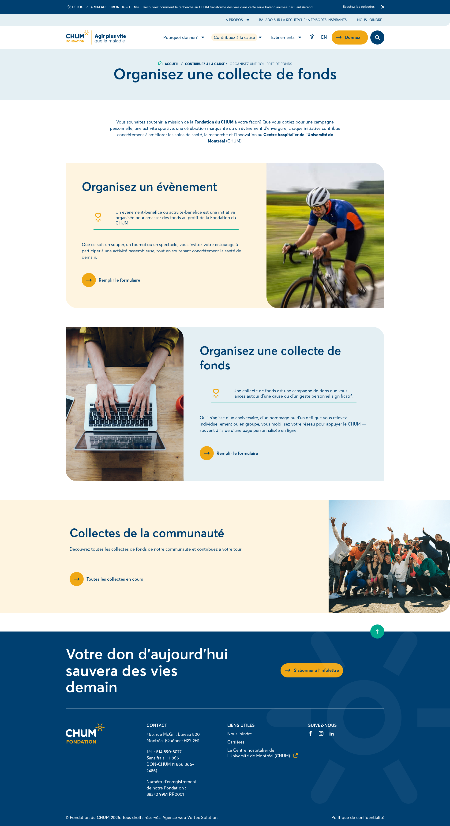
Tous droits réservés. (141, 817)
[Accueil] (85, 742)
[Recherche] (377, 37)
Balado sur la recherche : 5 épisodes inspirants (303, 20)
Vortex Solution (202, 817)
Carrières (235, 742)
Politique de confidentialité (357, 817)
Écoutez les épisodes (359, 6)
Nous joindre (369, 20)
